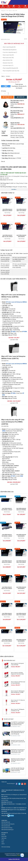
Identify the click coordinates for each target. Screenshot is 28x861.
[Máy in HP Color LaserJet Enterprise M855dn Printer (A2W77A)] (14, 348)
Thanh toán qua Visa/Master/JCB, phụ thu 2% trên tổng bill (19, 86)
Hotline (19, 7)
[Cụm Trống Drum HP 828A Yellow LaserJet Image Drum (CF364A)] (14, 27)
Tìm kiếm (8, 7)
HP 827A (13, 476)
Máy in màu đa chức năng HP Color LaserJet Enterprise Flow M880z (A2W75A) (12, 422)
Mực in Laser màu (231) (8, 55)
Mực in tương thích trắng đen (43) (10, 68)
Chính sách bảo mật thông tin (7, 829)
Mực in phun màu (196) (8, 57)
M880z (4, 431)
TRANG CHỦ (3, 781)
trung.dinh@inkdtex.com (17, 117)
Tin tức (13, 7)
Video (2, 841)
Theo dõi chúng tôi (11, 783)
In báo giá (21, 97)
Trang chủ (3, 10)
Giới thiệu (3, 834)
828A (21, 476)
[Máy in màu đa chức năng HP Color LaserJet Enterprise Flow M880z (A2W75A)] (14, 412)
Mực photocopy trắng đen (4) (9, 49)
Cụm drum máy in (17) (8, 65)
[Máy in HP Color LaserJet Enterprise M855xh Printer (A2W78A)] (14, 287)
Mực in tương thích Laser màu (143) (11, 70)
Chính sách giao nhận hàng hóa (7, 824)
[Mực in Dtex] (14, 2)
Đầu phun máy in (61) (8, 62)
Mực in (10, 10)
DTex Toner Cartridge (5, 846)
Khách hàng (3, 836)
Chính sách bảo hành (5, 825)
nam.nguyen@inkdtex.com (18, 128)
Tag (3, 76)
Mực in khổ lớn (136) (7, 60)
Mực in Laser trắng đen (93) (9, 47)
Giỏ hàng (25, 7)
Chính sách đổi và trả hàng (6, 827)
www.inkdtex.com (9, 807)
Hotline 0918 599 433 (14, 859)
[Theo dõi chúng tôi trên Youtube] (22, 783)
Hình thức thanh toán (5, 822)
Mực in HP (15, 10)
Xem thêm (13, 189)
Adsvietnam (19, 855)
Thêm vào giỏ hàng (8, 97)
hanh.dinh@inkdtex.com (17, 107)
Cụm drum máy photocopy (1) (10, 52)
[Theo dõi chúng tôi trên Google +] (25, 783)
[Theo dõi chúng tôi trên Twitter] (19, 783)
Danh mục (3, 7)
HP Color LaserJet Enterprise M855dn (16, 363)
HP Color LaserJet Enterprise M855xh (16, 302)
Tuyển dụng (3, 838)
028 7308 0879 (9, 804)
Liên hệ (2, 843)
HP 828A (8, 76)
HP (7, 10)
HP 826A (13, 331)
